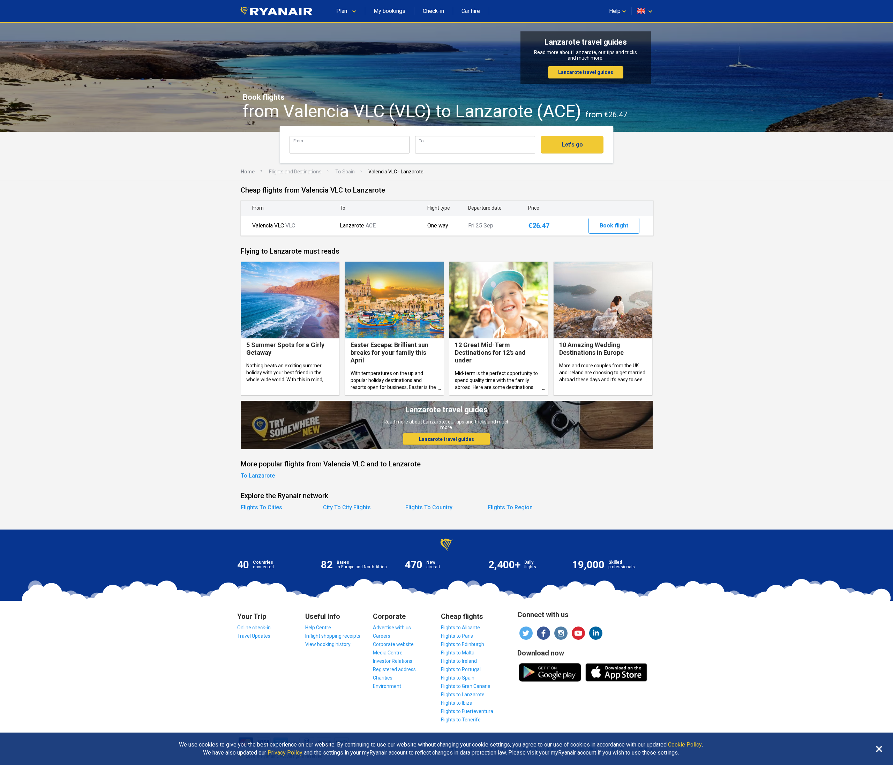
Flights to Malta (457, 652)
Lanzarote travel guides (585, 72)
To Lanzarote (258, 475)
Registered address (394, 669)
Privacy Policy (285, 753)
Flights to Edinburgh (462, 644)
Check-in (433, 11)
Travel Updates (253, 636)
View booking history (328, 644)
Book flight (614, 225)
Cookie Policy (685, 745)
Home (248, 171)
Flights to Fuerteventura (467, 711)
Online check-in (254, 627)
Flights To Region (510, 507)
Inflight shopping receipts (332, 636)
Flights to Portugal (461, 669)
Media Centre (388, 652)
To (421, 140)
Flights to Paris (457, 636)
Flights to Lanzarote (463, 694)
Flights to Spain (457, 678)
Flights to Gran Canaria (465, 686)
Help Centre (318, 627)
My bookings (389, 11)
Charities (382, 678)
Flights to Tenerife (461, 719)
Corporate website (393, 644)
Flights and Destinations (295, 171)
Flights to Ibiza (456, 703)
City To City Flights (347, 507)
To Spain (345, 171)
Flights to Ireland (459, 661)
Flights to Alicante (460, 627)
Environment (387, 686)
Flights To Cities (261, 507)
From (298, 140)
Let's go (572, 145)
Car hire (470, 11)
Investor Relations (392, 661)
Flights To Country (428, 507)
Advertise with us (392, 627)
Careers (381, 636)
